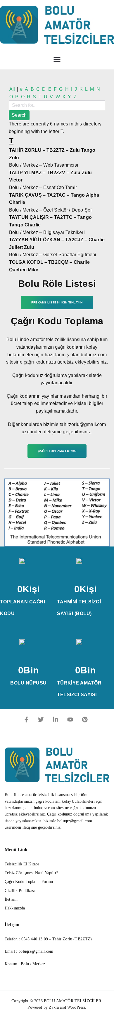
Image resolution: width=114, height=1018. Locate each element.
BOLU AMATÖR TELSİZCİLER (72, 1001)
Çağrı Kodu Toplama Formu (29, 881)
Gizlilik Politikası (20, 890)
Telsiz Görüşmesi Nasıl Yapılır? (31, 873)
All (12, 89)
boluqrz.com (44, 808)
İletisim (11, 899)
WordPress (76, 1007)
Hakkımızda (15, 908)
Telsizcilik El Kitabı (22, 864)
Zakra (54, 1007)
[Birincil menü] (57, 59)
